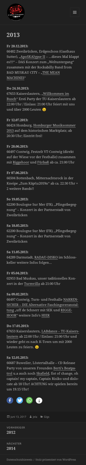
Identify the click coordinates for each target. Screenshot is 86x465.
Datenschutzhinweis (19, 459)
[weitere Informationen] (39, 401)
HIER (45, 315)
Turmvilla (32, 283)
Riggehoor (21, 162)
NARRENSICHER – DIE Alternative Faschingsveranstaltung (43, 304)
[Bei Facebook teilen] (10, 400)
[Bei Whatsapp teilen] (29, 400)
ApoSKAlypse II (33, 56)
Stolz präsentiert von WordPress (56, 459)
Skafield (42, 373)
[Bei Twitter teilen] (19, 400)
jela (35, 417)
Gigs (46, 417)
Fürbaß (43, 162)
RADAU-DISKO (46, 257)
